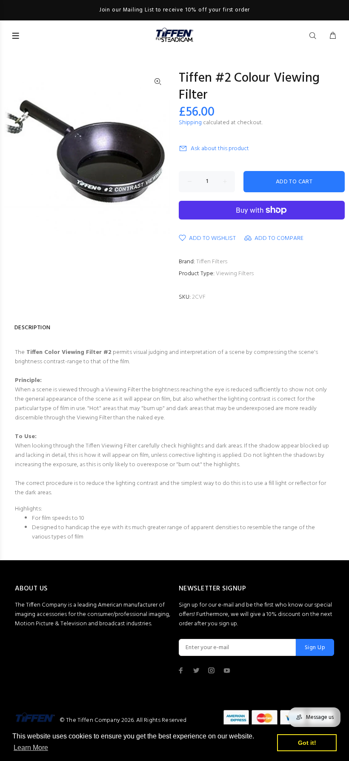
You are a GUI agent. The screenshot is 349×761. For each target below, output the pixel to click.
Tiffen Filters (211, 262)
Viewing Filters (235, 274)
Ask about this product (220, 149)
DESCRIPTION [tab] (32, 328)
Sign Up (315, 648)
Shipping (190, 123)
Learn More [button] (31, 747)
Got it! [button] (307, 742)
